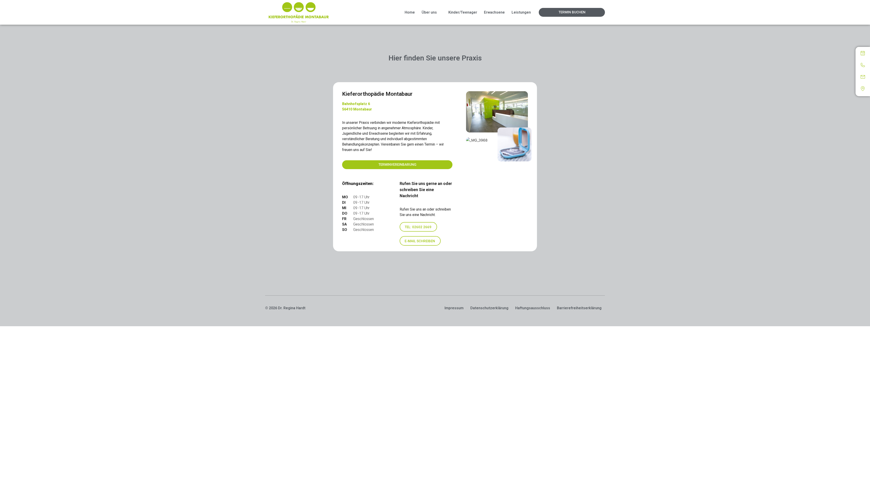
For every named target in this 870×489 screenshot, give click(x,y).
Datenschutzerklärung (489, 308)
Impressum (454, 308)
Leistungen (521, 12)
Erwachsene (494, 12)
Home (410, 12)
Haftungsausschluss (532, 308)
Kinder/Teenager (462, 12)
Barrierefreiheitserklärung (579, 308)
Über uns (429, 12)
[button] (431, 12)
